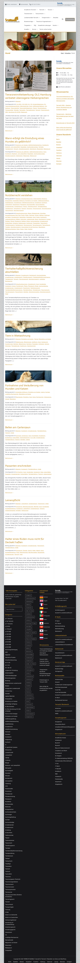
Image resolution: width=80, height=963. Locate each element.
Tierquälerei (8, 866)
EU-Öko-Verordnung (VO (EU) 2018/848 (13, 710)
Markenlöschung (59, 628)
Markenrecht (58, 631)
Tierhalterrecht (9, 149)
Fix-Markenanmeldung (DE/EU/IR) (64, 758)
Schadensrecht (18, 206)
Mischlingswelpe (32, 552)
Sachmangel (8, 814)
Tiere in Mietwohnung (17, 336)
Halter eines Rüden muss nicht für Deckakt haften (24, 540)
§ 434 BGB (8, 636)
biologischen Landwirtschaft (12, 688)
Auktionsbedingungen (11, 675)
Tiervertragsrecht (46, 208)
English (45, 600)
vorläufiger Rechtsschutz (11, 394)
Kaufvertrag (28, 623)
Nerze (36, 219)
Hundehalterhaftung (10, 508)
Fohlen (26, 215)
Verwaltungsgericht (24, 149)
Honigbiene (29, 217)
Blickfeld (36, 506)
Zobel (25, 229)
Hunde (38, 217)
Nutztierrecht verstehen (18, 195)
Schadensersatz (9, 206)
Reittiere (23, 221)
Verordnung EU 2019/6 (14, 112)
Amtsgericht (19, 506)
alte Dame (18, 435)
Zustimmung (23, 346)
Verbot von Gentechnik (11, 914)
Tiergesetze (27, 25)
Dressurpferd (8, 200)
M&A (56, 773)
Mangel (7, 762)
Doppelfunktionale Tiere (11, 215)
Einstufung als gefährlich (22, 151)
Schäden (27, 663)
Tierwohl (7, 901)
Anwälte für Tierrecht (30, 10)
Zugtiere (30, 229)
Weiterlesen (8, 131)
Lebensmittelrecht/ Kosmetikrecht (64, 644)
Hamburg (59, 153)
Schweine (15, 223)
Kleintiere (15, 344)
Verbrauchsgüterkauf (10, 920)
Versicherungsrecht (19, 210)
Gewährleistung (9, 202)
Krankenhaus (8, 437)
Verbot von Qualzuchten (11, 917)
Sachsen (47, 392)
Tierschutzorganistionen (11, 881)
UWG (6, 112)
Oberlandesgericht (25, 437)
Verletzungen (24, 510)
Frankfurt (58, 150)
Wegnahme (13, 399)
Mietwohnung (22, 344)
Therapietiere (36, 223)
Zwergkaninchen (31, 346)
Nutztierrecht (16, 204)
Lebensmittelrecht (60, 642)
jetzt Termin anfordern (64, 87)
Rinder (28, 221)
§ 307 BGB (8, 631)
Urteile (12, 432)
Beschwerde (19, 397)
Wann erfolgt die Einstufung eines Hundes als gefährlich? (24, 140)
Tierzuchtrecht (40, 14)
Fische (22, 215)
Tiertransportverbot (10, 889)
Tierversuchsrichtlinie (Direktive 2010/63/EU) (13, 895)
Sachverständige (39, 204)
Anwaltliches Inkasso (60, 737)
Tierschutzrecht (45, 110)
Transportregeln (9, 907)
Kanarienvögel (9, 344)
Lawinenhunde (30, 219)
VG (6, 934)
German (46, 597)
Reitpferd (28, 648)
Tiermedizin (22, 110)
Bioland (7, 685)
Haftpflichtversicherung (28, 202)
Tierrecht (41, 10)
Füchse (37, 215)
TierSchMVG (8, 874)
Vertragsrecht (58, 671)
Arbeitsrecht (58, 740)
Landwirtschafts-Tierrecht (31, 18)
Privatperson (28, 645)
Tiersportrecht (46, 18)
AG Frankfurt (19, 472)
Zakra (56, 959)
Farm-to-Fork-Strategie (11, 713)
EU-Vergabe (58, 755)
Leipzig (43, 392)
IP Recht (57, 621)
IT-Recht (57, 766)
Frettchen (31, 215)
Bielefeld (58, 142)
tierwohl (27, 701)
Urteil (21, 554)
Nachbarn (29, 344)
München (58, 161)
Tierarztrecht (43, 223)
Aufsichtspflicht (37, 198)
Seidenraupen (22, 223)
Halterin (38, 550)
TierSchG (7, 871)
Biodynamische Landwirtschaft (13, 683)
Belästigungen (19, 342)
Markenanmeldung (60, 626)
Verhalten (25, 292)
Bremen (58, 145)
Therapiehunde (15, 346)
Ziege (17, 229)
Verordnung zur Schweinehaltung (9, 923)
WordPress (63, 959)
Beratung (44, 198)
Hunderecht (45, 145)
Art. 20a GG (8, 667)
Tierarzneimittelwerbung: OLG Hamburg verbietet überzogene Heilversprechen (28, 96)
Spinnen (47, 344)
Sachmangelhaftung (10, 817)
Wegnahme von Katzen (45, 339)
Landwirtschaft (9, 752)
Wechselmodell (9, 940)
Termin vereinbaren (12, 4)
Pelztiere (7, 221)
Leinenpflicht (8, 204)
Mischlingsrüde (24, 552)
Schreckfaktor (24, 474)
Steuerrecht (58, 781)
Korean (45, 630)
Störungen (8, 346)
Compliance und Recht (61, 750)
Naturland (7, 773)
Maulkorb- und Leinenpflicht (12, 147)
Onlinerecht (58, 776)
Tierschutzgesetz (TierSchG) (12, 879)
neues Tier (33, 632)
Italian (45, 612)
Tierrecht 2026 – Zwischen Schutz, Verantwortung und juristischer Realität (64, 107)
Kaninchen (23, 219)
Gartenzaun (25, 435)
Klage (41, 472)
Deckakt (25, 550)
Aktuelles (55, 18)
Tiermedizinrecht (30, 110)
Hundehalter (42, 284)
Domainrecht (58, 753)
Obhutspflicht (8, 781)
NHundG (7, 775)
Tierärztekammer (9, 840)
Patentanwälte (9, 788)
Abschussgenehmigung (11, 649)
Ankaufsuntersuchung (27, 198)
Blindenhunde (35, 213)
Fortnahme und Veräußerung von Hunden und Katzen (24, 387)
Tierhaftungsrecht (32, 206)
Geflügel (41, 215)
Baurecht (57, 742)
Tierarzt (50, 10)
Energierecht (58, 721)
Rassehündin (41, 552)
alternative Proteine (10, 657)
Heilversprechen (24, 106)
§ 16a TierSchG (9, 621)
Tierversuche (8, 892)
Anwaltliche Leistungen (44, 25)
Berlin (58, 139)
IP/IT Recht (58, 623)
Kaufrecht (44, 202)
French (45, 604)
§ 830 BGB (8, 644)
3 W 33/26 (24, 104)
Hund (30, 106)
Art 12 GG (7, 662)
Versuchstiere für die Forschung (29, 227)
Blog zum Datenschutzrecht (62, 748)
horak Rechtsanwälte (60, 692)
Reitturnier (8, 806)
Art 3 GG (7, 665)
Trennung (7, 909)
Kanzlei (55, 25)
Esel (19, 215)
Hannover (59, 156)
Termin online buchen (45, 29)
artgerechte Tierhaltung (11, 670)
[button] (37, 10)
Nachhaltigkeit (9, 770)
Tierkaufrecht (17, 208)
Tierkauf (36, 339)
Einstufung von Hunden (22, 145)
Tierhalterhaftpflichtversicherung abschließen (24, 270)
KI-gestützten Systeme (11, 747)
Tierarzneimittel (15, 108)
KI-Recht (57, 697)
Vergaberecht (58, 729)
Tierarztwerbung (42, 108)
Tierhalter (16, 110)
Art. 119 (30, 104)
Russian (45, 638)
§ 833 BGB (8, 647)
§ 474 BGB (8, 639)
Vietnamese (47, 627)
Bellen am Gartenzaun (17, 427)
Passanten (8, 474)
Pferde (12, 221)
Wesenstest (40, 149)
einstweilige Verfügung (19, 200)
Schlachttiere (8, 223)
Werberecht (24, 112)
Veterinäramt (33, 149)
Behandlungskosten (28, 506)
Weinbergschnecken (10, 229)
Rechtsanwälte (31, 204)
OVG (6, 786)
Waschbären (42, 227)
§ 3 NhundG (8, 629)
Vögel (6, 294)
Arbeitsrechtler (59, 679)
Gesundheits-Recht (60, 724)
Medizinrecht (58, 658)
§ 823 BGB (8, 641)
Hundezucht (44, 342)
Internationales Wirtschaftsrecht (63, 761)
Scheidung (8, 830)
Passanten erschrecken (18, 466)
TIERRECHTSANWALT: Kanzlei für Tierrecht (34, 959)
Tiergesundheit (9, 110)
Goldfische (34, 342)
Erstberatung (70, 19)
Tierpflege (8, 863)
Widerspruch (47, 149)
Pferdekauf (33, 638)
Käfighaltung (8, 739)
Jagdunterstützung (10, 219)
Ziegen (22, 229)
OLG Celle (32, 437)
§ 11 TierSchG (8, 618)
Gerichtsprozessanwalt (61, 687)
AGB (10, 598)
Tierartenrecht (28, 14)
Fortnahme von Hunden (31, 200)
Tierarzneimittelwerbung (26, 108)
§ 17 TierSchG (8, 623)
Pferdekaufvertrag (10, 796)
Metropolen (8, 768)
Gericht (30, 550)
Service (34, 29)
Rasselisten (23, 147)
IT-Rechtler (58, 768)
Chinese (46, 634)
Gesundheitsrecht (59, 652)
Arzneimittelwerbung (38, 104)
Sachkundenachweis (32, 147)
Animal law (58, 708)
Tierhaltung (28, 682)
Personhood (8, 791)
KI (5, 744)
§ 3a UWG (18, 104)
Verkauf (7, 399)
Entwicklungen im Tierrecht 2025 (65, 123)
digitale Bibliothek (10, 696)
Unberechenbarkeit (10, 510)
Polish (45, 619)
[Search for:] (13, 609)
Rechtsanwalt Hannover (61, 700)
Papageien (35, 344)
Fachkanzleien (25, 4)
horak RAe (57, 689)
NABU (56, 713)
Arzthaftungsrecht (60, 610)
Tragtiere (7, 227)
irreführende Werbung (38, 106)
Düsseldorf (59, 147)
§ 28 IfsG (7, 626)
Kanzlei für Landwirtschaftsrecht (63, 612)
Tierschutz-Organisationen (43, 21)
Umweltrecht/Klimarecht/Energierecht (65, 727)
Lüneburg (7, 760)
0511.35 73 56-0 (35, 4)
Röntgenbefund (9, 809)
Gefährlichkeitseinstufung (35, 145)
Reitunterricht (28, 651)
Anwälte (26, 29)
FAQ (35, 25)
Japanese (46, 623)
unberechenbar (47, 474)
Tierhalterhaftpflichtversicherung (41, 277)
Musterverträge (28, 21)
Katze (34, 397)
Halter (33, 550)
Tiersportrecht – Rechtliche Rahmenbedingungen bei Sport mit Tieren (65, 116)
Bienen (30, 213)
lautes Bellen (16, 437)
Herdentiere (22, 217)
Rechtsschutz (39, 397)
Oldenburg (8, 783)
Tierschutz (29, 208)
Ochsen (48, 219)
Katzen (14, 286)
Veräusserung (47, 397)
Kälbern (18, 219)
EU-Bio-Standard (9, 706)
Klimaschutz (8, 749)
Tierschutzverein (9, 887)
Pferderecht (23, 204)
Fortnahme (26, 397)
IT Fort (57, 763)
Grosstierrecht (17, 202)
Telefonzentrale (9, 835)
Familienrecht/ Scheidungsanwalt (63, 684)
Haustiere (7, 734)
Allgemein (18, 101)
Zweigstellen (8, 950)
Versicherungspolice (34, 292)
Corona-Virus (8, 691)
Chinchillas (42, 213)
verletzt (28, 439)
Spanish (46, 608)
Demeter (7, 693)
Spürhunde (29, 223)
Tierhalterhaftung (42, 206)
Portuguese (47, 615)
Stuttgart (58, 164)
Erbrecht (57, 682)
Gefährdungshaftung (43, 200)
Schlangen (41, 344)
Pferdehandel (8, 794)
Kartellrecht (58, 771)
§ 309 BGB (8, 634)
